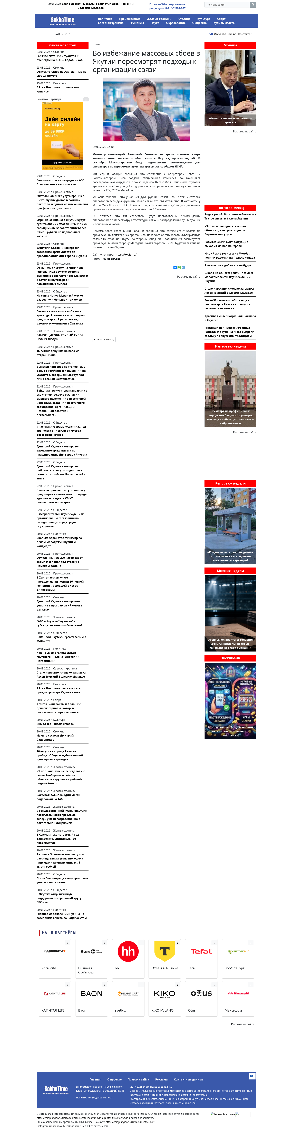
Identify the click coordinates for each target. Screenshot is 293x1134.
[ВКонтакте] (175, 267)
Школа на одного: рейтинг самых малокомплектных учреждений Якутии (228, 277)
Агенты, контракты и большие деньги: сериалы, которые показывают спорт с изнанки (59, 708)
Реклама (161, 1079)
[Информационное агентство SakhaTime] (62, 20)
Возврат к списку (104, 339)
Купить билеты (224, 23)
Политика (105, 19)
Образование (175, 23)
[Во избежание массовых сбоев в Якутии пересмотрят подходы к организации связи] (146, 109)
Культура (203, 19)
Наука (155, 23)
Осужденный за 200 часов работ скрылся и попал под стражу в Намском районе (60, 562)
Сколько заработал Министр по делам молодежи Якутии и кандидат (59, 542)
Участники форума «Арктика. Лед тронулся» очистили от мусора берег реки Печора (61, 431)
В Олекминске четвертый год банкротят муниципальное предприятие (58, 839)
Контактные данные (188, 1079)
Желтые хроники (159, 19)
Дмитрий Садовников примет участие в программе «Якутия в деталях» (59, 605)
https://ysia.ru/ (126, 254)
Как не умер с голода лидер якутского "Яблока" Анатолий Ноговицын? (58, 657)
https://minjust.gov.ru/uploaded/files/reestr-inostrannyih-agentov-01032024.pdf (82, 1117)
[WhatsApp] (179, 267)
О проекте (114, 1079)
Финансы (137, 23)
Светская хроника (111, 23)
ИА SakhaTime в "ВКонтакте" (232, 34)
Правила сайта (138, 1079)
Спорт (221, 19)
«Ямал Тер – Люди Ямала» (55, 724)
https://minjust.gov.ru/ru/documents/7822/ (130, 1122)
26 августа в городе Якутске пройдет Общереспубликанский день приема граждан (60, 755)
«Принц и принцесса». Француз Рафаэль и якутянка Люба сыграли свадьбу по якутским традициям (229, 332)
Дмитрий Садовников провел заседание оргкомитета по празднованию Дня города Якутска (62, 252)
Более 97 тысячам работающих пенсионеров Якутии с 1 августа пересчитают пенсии (227, 304)
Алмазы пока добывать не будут (227, 265)
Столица (184, 19)
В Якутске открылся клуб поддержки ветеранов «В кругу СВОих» (59, 898)
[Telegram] (183, 267)
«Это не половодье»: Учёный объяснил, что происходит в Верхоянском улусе (225, 230)
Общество (199, 23)
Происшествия (129, 19)
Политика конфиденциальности (94, 1097)
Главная (95, 1079)
